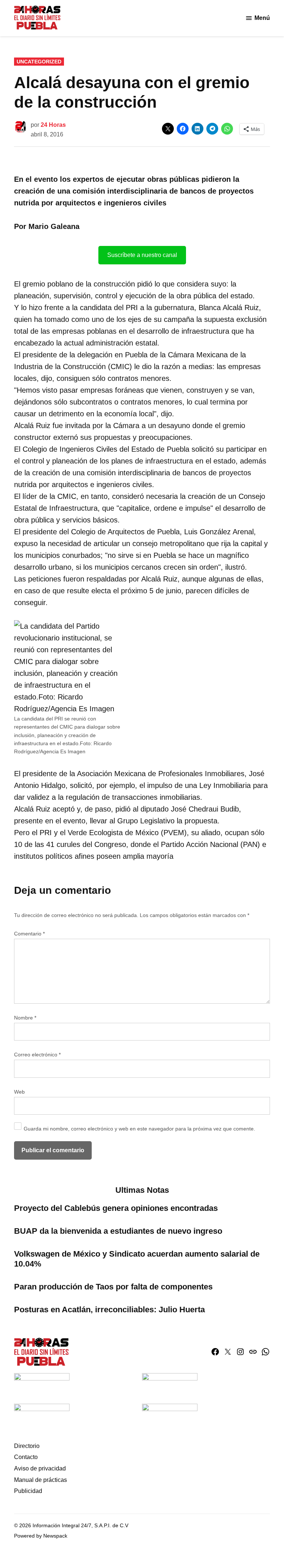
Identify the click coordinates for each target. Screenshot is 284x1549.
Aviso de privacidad (40, 1468)
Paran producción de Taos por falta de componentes (113, 1286)
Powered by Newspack (40, 1536)
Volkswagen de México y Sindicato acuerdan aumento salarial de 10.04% (137, 1258)
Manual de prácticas (40, 1480)
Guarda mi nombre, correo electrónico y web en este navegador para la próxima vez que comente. (139, 1129)
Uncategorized (39, 62)
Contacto (26, 1457)
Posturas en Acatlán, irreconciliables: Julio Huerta (109, 1309)
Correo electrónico (37, 1054)
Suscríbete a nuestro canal (142, 255)
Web (19, 1092)
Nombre (25, 1018)
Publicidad (28, 1491)
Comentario (29, 934)
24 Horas (53, 125)
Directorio (27, 1446)
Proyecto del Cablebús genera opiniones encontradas (117, 1208)
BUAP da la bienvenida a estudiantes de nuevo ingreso (118, 1231)
